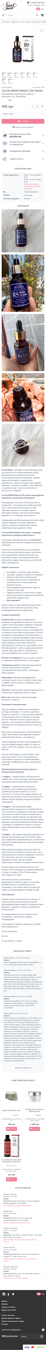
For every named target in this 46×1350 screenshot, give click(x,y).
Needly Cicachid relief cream (11, 1110)
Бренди (4, 1301)
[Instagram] (4, 1295)
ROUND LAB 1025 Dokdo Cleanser (15, 1278)
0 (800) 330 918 (37, 2)
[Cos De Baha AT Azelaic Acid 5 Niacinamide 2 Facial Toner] (11, 1146)
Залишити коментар (23, 1068)
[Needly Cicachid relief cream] (11, 1095)
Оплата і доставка (8, 1315)
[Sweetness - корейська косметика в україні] (9, 6)
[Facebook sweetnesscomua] (8, 1295)
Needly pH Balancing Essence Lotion (16, 1222)
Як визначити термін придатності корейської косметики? (32, 186)
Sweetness (6, 22)
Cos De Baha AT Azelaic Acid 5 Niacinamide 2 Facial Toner (11, 1161)
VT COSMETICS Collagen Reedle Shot (17, 1205)
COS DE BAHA (7, 87)
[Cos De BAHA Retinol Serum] (5, 75)
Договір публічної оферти (11, 1318)
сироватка (18, 503)
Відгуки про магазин (9, 1310)
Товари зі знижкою (8, 1307)
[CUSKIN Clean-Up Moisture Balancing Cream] (34, 1095)
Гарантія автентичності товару (13, 1321)
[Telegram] (13, 1294)
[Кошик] (42, 15)
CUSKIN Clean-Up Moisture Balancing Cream (34, 1110)
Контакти (5, 1324)
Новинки (5, 1304)
